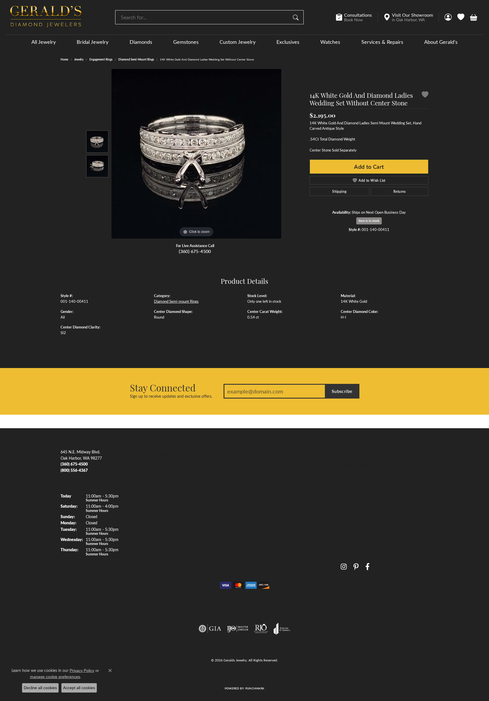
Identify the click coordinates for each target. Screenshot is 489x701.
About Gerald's (441, 41)
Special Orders (353, 526)
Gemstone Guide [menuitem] (261, 506)
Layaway (348, 516)
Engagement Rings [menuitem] (170, 454)
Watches (330, 41)
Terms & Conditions (250, 676)
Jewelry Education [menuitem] (263, 454)
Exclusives (287, 41)
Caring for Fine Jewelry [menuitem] (267, 526)
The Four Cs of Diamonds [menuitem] (269, 464)
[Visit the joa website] (282, 629)
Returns (399, 191)
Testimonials (351, 485)
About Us (349, 454)
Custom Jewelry (238, 41)
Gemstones (186, 41)
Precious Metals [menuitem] (261, 516)
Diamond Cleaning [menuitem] (263, 537)
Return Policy (194, 676)
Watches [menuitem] (161, 537)
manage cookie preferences (55, 676)
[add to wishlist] (425, 95)
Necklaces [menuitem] (162, 516)
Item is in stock (369, 220)
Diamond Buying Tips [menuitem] (266, 474)
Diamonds (141, 41)
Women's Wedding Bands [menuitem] (176, 474)
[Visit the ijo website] (237, 629)
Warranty (349, 495)
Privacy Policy (219, 676)
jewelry (78, 59)
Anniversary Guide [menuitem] (263, 558)
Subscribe (342, 391)
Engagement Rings (100, 59)
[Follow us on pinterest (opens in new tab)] (356, 566)
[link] (357, 17)
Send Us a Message (357, 474)
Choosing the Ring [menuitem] (263, 485)
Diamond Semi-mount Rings (136, 59)
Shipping (339, 191)
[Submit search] (296, 17)
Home (64, 59)
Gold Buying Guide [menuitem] (263, 568)
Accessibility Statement (288, 676)
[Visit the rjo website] (261, 629)
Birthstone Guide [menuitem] (262, 495)
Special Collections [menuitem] (170, 547)
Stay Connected (163, 387)
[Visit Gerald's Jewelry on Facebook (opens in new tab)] (367, 566)
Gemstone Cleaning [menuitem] (264, 547)
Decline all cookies (40, 687)
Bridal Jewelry (92, 41)
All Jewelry (43, 41)
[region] (196, 154)
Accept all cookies (79, 687)
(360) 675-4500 (195, 251)
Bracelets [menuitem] (162, 526)
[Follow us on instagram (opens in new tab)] (344, 566)
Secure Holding (354, 506)
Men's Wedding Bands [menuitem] (173, 464)
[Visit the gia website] (210, 629)
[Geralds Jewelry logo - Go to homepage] (46, 17)
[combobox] (202, 17)
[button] (448, 17)
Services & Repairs (382, 41)
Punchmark (254, 688)
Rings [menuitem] (158, 495)
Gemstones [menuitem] (163, 485)
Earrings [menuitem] (161, 506)
